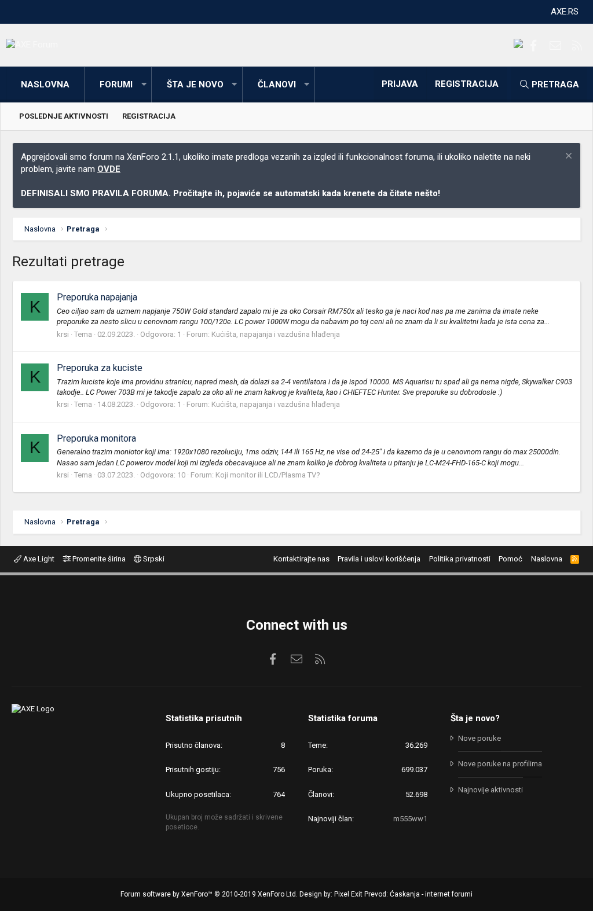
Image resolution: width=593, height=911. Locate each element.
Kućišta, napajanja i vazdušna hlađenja (275, 334)
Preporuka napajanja (97, 297)
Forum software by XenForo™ (209, 894)
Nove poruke (479, 738)
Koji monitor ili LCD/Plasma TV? (267, 475)
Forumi (116, 84)
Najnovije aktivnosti (490, 789)
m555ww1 (410, 818)
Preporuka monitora (96, 438)
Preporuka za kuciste (99, 367)
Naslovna (45, 84)
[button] (143, 84)
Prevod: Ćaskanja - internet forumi (418, 894)
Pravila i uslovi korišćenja (379, 558)
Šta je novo (195, 84)
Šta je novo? (475, 718)
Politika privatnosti (459, 558)
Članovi (277, 84)
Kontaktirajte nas (301, 558)
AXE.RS (565, 11)
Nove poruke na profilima (500, 763)
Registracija (148, 116)
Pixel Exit (348, 894)
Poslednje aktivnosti (63, 116)
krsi (63, 334)
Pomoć (510, 558)
